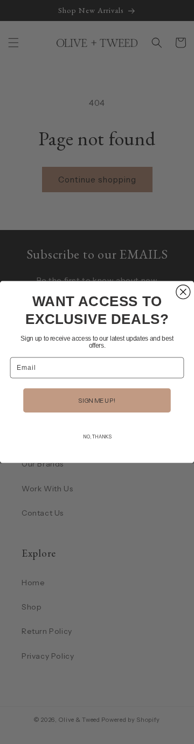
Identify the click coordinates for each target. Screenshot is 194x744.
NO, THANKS (96, 436)
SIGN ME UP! (96, 400)
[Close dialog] (183, 292)
